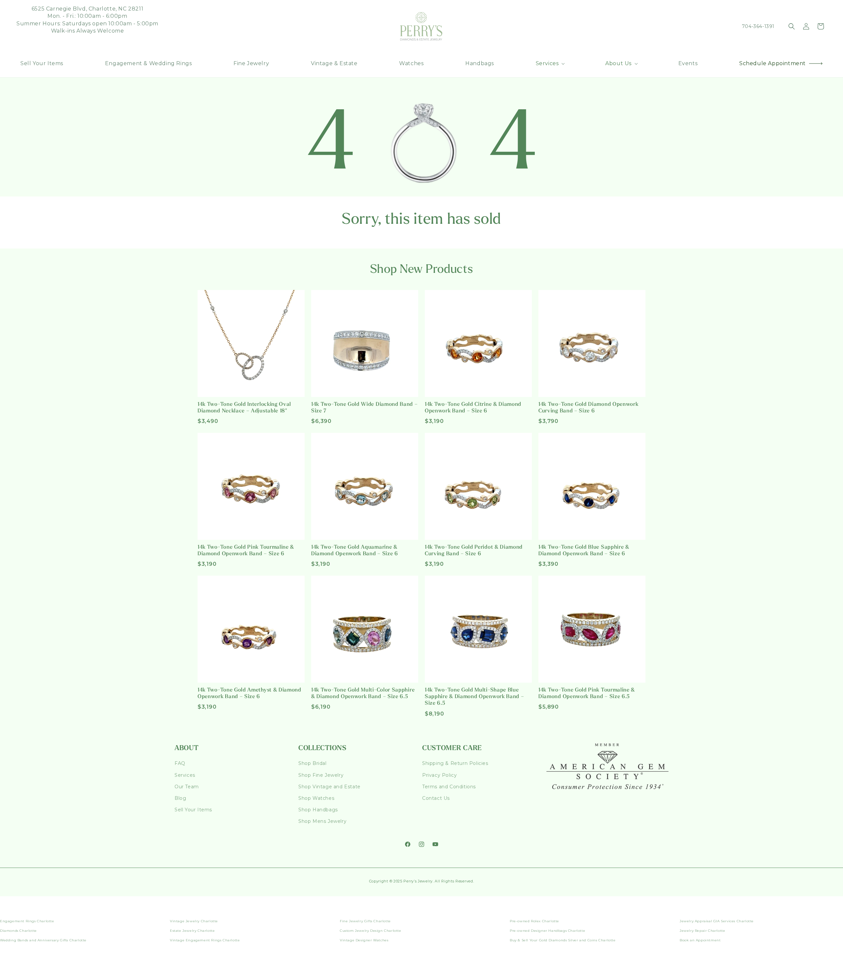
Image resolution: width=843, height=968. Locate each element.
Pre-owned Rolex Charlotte (534, 921)
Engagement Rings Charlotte (27, 921)
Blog (180, 798)
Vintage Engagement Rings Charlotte (205, 940)
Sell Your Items (193, 810)
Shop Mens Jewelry (322, 821)
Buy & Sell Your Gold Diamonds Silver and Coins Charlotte (563, 940)
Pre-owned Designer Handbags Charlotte (547, 931)
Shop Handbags (318, 810)
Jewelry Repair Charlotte (702, 931)
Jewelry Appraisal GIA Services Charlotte (717, 921)
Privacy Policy (439, 775)
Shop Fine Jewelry (320, 775)
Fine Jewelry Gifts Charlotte (365, 921)
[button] (550, 63)
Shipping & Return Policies (455, 763)
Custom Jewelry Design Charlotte (370, 931)
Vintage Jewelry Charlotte (194, 921)
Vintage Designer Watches (364, 940)
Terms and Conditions (449, 787)
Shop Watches (316, 798)
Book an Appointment (700, 940)
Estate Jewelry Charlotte (192, 931)
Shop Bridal (312, 763)
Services (185, 775)
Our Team (187, 787)
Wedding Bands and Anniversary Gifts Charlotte (43, 940)
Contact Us (436, 798)
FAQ (180, 763)
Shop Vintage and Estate (329, 787)
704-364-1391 (758, 26)
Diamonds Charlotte (18, 931)
